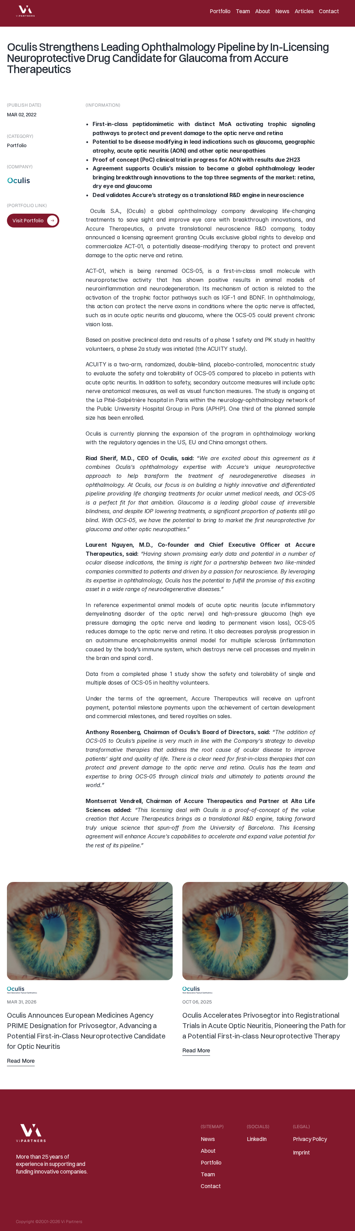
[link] (90, 983)
